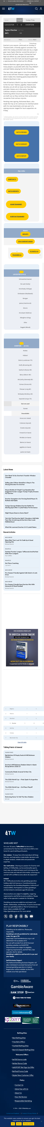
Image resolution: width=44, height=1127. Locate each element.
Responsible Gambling (23, 1101)
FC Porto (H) (34, 251)
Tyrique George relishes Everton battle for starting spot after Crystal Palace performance (21, 507)
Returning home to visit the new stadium (19, 797)
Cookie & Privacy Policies (29, 1113)
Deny (19, 1124)
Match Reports (13, 191)
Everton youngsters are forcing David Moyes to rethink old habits (21, 499)
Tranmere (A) (16, 255)
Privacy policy (28, 1124)
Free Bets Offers (18, 1042)
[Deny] (41, 1121)
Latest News (8, 469)
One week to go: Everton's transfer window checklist (20, 476)
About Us (18, 1093)
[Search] (36, 8)
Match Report (21, 156)
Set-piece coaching (11, 563)
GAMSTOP (24, 945)
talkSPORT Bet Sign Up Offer (23, 1067)
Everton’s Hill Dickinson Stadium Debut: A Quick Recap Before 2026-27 (21, 766)
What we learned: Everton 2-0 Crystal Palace (20, 527)
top (38, 114)
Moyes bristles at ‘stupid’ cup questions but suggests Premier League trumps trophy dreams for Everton (21, 491)
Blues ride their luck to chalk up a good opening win (19, 541)
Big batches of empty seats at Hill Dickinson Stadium (20, 756)
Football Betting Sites (20, 1046)
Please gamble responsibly (16, 1)
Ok (13, 1124)
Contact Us (19, 1085)
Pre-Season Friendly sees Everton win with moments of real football (20, 585)
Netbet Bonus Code (19, 1063)
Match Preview (21, 132)
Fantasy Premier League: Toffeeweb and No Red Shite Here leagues (21, 552)
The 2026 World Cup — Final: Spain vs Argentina (21, 779)
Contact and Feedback (12, 1113)
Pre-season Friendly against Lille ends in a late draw (21, 574)
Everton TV (12, 179)
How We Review (21, 1097)
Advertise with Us (21, 1089)
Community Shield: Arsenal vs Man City (18, 772)
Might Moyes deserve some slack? (16, 513)
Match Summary (21, 144)
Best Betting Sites (19, 1038)
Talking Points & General (12, 747)
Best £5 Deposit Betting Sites (23, 1050)
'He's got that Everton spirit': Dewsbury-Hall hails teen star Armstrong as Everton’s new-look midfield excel (22, 520)
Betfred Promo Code (20, 1071)
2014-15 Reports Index (25, 241)
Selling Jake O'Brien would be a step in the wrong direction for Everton (19, 483)
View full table (22, 742)
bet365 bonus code (19, 1059)
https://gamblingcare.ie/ (12, 911)
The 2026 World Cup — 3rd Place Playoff (18, 787)
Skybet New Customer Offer (23, 1075)
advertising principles (22, 4)
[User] (41, 8)
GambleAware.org (23, 938)
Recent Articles (9, 532)
